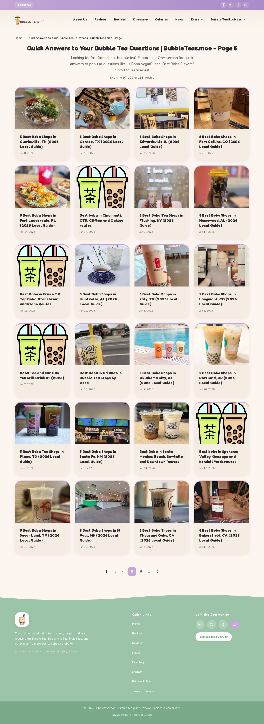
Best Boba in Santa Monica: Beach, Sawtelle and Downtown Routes (161, 456)
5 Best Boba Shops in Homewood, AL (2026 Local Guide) (218, 220)
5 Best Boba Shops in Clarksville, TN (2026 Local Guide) (39, 141)
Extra (195, 19)
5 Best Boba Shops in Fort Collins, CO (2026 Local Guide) (219, 141)
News (179, 19)
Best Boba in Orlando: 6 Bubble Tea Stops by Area (101, 377)
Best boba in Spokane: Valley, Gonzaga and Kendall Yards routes (218, 456)
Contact (137, 672)
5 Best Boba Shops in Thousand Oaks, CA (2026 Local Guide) (157, 535)
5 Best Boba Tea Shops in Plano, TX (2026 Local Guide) (42, 456)
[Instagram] (223, 5)
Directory (140, 19)
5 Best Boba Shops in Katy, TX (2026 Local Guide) (158, 299)
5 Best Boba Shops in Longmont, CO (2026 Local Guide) (218, 299)
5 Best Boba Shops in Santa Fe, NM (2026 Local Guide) (98, 456)
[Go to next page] (167, 571)
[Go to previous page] (96, 571)
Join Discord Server (214, 636)
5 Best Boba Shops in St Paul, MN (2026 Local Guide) (100, 535)
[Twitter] (231, 5)
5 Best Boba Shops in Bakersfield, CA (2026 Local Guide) (219, 535)
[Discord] (246, 5)
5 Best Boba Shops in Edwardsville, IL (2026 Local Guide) (159, 141)
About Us (24, 4)
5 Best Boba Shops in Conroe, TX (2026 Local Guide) (101, 141)
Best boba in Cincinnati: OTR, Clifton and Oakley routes (101, 220)
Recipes (120, 19)
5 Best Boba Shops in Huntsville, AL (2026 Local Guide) (98, 299)
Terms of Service (143, 691)
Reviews (100, 19)
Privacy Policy (141, 681)
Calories (161, 19)
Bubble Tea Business (226, 19)
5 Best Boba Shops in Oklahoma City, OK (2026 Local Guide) (157, 377)
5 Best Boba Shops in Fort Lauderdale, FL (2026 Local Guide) (38, 220)
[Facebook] (238, 5)
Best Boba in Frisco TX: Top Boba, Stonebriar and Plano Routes (40, 299)
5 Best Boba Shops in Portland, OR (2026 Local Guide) (217, 377)
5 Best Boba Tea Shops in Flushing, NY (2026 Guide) (161, 220)
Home (18, 38)
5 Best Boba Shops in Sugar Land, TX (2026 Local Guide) (39, 535)
